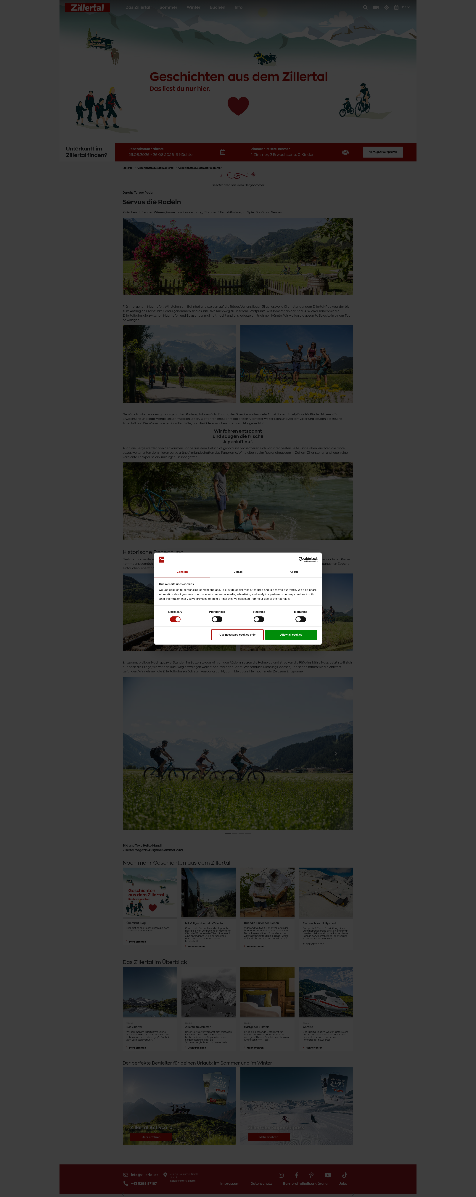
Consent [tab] (182, 571)
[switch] (217, 619)
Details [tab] (238, 571)
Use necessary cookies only (237, 634)
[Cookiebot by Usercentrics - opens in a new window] (301, 559)
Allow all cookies (291, 634)
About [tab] (294, 571)
